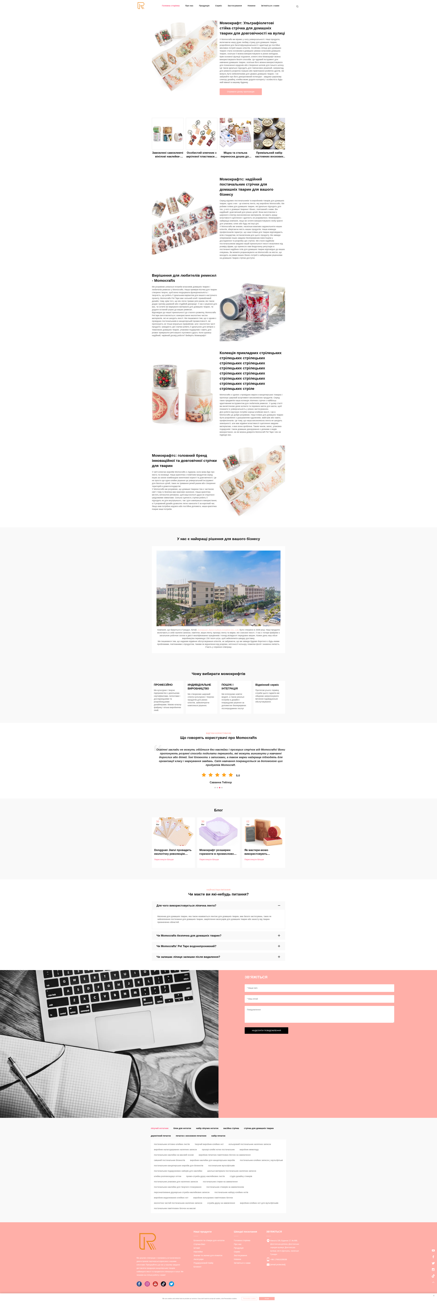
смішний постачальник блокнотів (169, 1160)
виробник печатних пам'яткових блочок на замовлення (225, 1155)
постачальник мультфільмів (221, 1165)
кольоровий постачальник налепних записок (250, 1144)
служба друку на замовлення (221, 1203)
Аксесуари (198, 1259)
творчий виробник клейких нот (209, 1144)
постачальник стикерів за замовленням (225, 1187)
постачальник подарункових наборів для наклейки (178, 1171)
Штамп (197, 1248)
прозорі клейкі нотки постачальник (218, 1149)
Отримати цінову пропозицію (240, 92)
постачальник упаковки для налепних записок (176, 1182)
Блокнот (197, 1267)
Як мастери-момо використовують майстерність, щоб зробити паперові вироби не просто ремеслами (263, 852)
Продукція (204, 6)
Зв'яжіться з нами (270, 6)
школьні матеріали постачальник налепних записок (231, 1171)
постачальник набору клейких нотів (231, 1192)
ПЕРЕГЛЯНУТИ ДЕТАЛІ (167, 133)
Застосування (235, 6)
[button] (215, 787)
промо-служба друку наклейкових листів (205, 1176)
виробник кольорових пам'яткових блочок (213, 1198)
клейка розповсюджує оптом (167, 1176)
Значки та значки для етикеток (208, 1255)
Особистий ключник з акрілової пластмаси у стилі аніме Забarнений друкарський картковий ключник (201, 154)
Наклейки (198, 1252)
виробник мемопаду (249, 1149)
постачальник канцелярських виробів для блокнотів (178, 1165)
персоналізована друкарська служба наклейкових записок (182, 1192)
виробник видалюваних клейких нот (171, 1198)
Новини (251, 6)
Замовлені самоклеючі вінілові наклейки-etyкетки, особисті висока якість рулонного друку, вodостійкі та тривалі (167, 154)
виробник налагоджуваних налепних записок (175, 1149)
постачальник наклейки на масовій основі (174, 1155)
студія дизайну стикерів (241, 1176)
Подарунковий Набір (203, 1263)
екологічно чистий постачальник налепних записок (178, 1203)
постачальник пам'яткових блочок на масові (175, 1208)
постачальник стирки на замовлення (220, 1182)
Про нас (189, 6)
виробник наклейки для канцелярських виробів (212, 1160)
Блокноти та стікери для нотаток (209, 1240)
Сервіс (218, 6)
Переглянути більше (164, 859)
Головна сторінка (171, 6)
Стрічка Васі (199, 1244)
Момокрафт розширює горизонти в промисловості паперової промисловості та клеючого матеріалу (218, 852)
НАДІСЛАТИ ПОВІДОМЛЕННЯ (266, 1030)
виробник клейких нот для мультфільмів (259, 1203)
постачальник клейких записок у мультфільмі (261, 1160)
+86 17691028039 (278, 1259)
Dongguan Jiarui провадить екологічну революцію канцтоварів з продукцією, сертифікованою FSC (173, 852)
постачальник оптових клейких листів (172, 1144)
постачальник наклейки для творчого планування (177, 1187)
